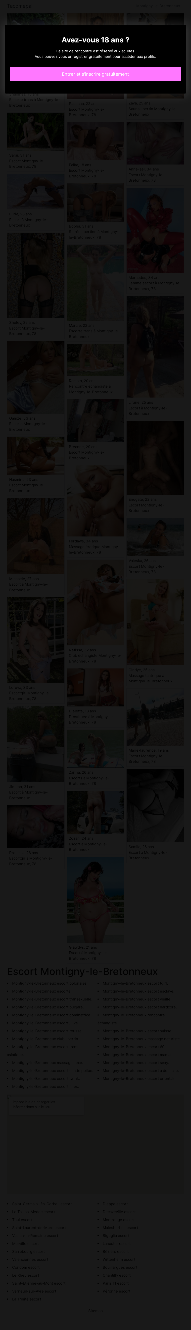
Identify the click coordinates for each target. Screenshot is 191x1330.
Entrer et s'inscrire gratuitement (95, 74)
